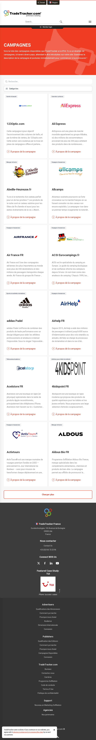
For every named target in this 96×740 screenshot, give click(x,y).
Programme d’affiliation (48, 681)
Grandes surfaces (57, 96)
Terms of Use (48, 689)
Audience (48, 621)
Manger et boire (11, 162)
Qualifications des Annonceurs (48, 609)
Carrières (48, 677)
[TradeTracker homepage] (22, 13)
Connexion (48, 629)
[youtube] (57, 563)
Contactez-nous (48, 673)
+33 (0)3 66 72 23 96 (48, 550)
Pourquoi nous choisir (48, 617)
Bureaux (48, 669)
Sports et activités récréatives (15, 293)
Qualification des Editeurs (48, 641)
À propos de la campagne (23, 151)
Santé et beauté (11, 96)
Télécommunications (13, 359)
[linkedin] (51, 563)
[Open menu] (90, 22)
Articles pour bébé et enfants (61, 359)
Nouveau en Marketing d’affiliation (48, 705)
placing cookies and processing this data (28, 732)
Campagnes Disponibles (48, 653)
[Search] (61, 22)
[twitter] (38, 563)
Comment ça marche (48, 613)
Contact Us (48, 546)
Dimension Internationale (48, 625)
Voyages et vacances (58, 162)
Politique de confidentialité (48, 693)
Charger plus (48, 494)
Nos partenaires (48, 715)
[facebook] (44, 563)
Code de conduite (48, 685)
